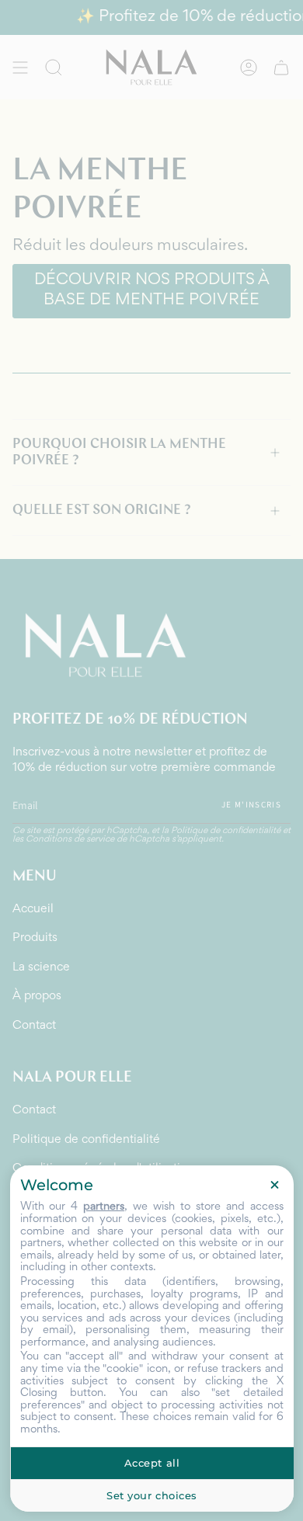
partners (103, 1207)
